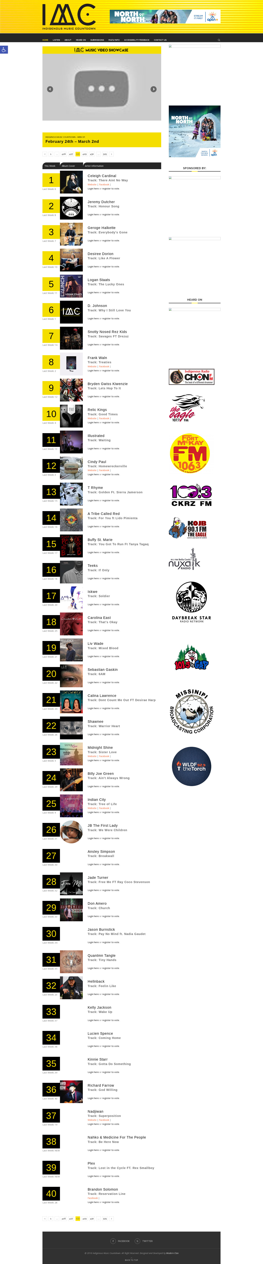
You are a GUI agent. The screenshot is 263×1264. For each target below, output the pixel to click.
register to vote (110, 188)
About (68, 40)
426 (64, 154)
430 (92, 154)
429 (84, 154)
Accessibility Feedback (136, 40)
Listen (56, 40)
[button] (4, 50)
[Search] (219, 40)
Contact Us (160, 40)
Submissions (97, 40)
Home (45, 40)
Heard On (81, 40)
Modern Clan (172, 1253)
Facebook (104, 184)
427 (71, 154)
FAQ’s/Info (114, 40)
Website (92, 184)
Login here (93, 188)
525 (105, 154)
